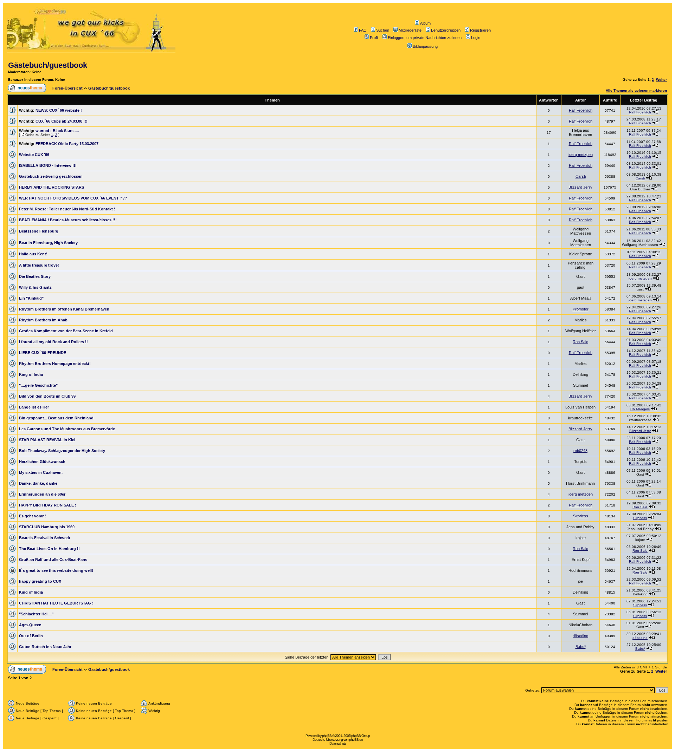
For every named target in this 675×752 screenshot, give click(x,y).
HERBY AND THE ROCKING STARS (51, 187)
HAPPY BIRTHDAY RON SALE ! (47, 505)
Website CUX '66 (34, 154)
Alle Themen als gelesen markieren (636, 90)
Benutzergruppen (446, 30)
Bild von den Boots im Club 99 (47, 396)
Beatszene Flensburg (38, 231)
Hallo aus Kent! (33, 254)
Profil (374, 37)
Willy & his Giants (35, 287)
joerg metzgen (580, 154)
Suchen (382, 30)
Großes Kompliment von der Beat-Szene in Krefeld (66, 331)
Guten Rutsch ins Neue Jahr (45, 647)
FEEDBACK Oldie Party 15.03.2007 (67, 144)
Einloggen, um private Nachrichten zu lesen (425, 37)
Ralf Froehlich (580, 110)
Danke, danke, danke (38, 483)
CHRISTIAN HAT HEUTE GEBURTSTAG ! (56, 603)
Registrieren (480, 30)
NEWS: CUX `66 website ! (59, 110)
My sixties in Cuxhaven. (41, 472)
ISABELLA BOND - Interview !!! (48, 165)
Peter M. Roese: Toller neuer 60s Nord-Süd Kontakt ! (67, 209)
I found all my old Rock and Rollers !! (53, 342)
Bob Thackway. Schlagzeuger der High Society (62, 451)
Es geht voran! (32, 516)
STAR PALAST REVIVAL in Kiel (47, 440)
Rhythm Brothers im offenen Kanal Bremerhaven (64, 309)
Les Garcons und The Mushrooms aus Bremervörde (67, 429)
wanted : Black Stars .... (57, 131)
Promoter (581, 309)
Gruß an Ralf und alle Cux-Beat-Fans (53, 559)
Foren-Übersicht (67, 88)
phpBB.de (356, 739)
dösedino (580, 636)
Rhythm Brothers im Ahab (43, 320)
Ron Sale (580, 342)
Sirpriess (580, 516)
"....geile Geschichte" (38, 385)
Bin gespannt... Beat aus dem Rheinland (56, 418)
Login (475, 37)
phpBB (327, 736)
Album (425, 23)
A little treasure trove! (39, 265)
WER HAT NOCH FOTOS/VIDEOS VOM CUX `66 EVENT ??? (73, 198)
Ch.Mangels (640, 409)
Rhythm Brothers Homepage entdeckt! (55, 363)
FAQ (363, 30)
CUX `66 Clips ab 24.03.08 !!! (62, 121)
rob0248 (580, 451)
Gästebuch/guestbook (47, 65)
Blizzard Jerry (580, 187)
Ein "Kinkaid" (31, 298)
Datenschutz (337, 743)
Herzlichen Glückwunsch (42, 461)
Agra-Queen (30, 625)
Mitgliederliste (410, 30)
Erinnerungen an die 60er (42, 494)
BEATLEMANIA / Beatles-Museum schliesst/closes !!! (68, 220)
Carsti (581, 176)
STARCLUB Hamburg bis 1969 (47, 527)
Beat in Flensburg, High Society (48, 243)
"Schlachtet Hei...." (36, 614)
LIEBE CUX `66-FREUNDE (42, 353)
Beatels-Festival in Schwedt (44, 538)
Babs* (581, 647)
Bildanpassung (425, 46)
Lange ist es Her (34, 407)
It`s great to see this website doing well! (56, 570)
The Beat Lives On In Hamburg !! (49, 549)
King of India (31, 374)
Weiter (661, 79)
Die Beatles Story (35, 276)
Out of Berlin (31, 636)
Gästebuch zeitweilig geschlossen (51, 176)
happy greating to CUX (40, 581)
